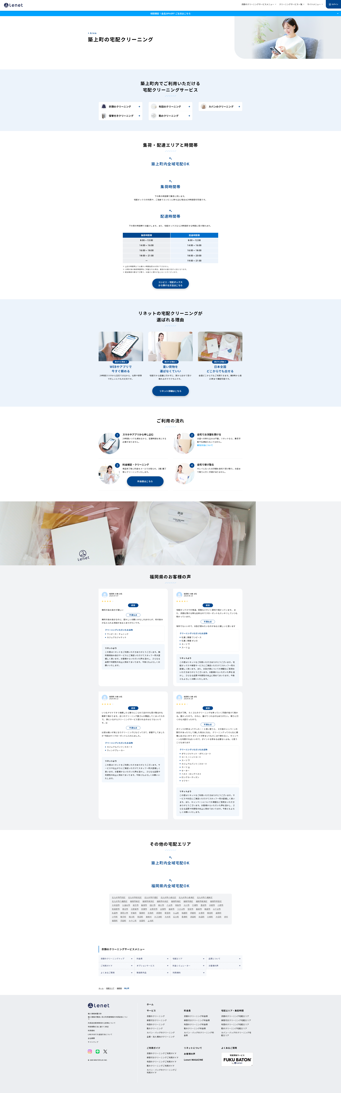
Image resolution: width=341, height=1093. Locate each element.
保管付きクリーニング (121, 115)
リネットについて (193, 1047)
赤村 (226, 916)
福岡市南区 (176, 901)
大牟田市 (116, 905)
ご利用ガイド (107, 965)
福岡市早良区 (216, 901)
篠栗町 (142, 913)
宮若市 (190, 909)
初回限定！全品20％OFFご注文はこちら (170, 13)
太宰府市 (153, 909)
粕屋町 (185, 913)
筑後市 (178, 905)
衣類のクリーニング (120, 106)
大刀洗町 (158, 916)
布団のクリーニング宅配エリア (235, 1024)
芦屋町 (193, 913)
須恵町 (159, 913)
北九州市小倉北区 (168, 897)
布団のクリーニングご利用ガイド (162, 1061)
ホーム (101, 988)
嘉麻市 (199, 909)
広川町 (176, 916)
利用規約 (176, 972)
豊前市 (203, 905)
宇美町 (134, 913)
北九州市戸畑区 (151, 897)
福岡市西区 (188, 901)
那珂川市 (124, 913)
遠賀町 (219, 913)
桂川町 (132, 916)
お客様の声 (213, 965)
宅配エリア (177, 958)
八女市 (169, 905)
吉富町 (142, 920)
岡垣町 (210, 913)
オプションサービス (146, 965)
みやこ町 (133, 920)
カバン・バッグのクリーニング (161, 1032)
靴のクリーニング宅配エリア (234, 1028)
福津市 (171, 909)
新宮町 (168, 913)
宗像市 (144, 909)
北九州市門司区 (118, 897)
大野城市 (135, 909)
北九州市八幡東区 (204, 897)
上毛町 (151, 920)
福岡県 (119, 988)
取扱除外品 (142, 972)
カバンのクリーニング (221, 106)
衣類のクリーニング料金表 (196, 1016)
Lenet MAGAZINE (193, 1059)
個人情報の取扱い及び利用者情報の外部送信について (108, 1018)
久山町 (176, 913)
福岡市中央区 (162, 901)
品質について (214, 958)
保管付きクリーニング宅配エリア (236, 1020)
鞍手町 (123, 916)
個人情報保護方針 (95, 1014)
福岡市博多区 (148, 901)
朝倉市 (207, 909)
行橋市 (195, 905)
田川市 (153, 905)
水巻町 (201, 913)
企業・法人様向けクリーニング (161, 1036)
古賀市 (163, 909)
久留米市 (126, 905)
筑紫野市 (116, 909)
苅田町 (123, 920)
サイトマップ (93, 1042)
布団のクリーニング (170, 106)
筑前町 (140, 916)
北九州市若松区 (135, 897)
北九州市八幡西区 (119, 901)
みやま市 (217, 909)
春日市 (125, 909)
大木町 (168, 916)
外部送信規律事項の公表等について (101, 1023)
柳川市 (161, 905)
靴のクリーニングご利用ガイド (161, 1065)
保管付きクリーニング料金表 (197, 1020)
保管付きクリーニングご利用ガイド (163, 1057)
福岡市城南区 (201, 901)
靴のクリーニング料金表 (195, 1028)
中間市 (212, 905)
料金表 (140, 958)
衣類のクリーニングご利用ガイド (162, 1053)
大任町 (219, 916)
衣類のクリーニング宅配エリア (235, 1016)
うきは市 (181, 909)
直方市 (136, 905)
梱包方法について (205, 445)
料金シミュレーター (181, 965)
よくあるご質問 (108, 972)
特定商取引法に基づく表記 (98, 1027)
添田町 (193, 916)
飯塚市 (144, 905)
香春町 (185, 916)
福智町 (115, 920)
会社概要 (91, 1038)
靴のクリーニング (168, 115)
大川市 (187, 905)
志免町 (151, 913)
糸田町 (201, 916)
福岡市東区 (135, 901)
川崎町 (210, 916)
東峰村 (149, 916)
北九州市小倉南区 (186, 897)
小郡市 (220, 905)
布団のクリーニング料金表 (196, 1024)
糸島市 (115, 913)
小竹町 (115, 916)
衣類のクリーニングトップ (112, 958)
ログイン (335, 4)
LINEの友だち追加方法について (100, 1034)
